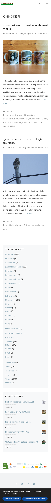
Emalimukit (10, 254)
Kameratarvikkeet (13, 279)
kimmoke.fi (11, 115)
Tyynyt (8, 375)
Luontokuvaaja (33, 225)
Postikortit (9, 337)
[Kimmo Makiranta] (7, 3)
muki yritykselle (29, 122)
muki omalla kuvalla (38, 118)
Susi (7, 323)
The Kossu (9, 371)
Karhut (8, 315)
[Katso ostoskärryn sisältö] (39, 3)
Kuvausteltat (10, 291)
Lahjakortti (10, 296)
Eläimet (8, 307)
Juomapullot (10, 262)
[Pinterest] (34, 484)
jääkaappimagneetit (13, 267)
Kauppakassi (10, 283)
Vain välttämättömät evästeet (35, 499)
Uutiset (9, 111)
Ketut (7, 319)
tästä (15, 494)
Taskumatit (10, 362)
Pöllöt (7, 357)
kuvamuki (21, 115)
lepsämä (31, 115)
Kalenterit (9, 271)
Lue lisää (29, 213)
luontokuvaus (9, 118)
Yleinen (8, 379)
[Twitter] (21, 484)
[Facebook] (16, 484)
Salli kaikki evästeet (12, 499)
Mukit (7, 304)
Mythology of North (13, 333)
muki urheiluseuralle (12, 122)
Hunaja (8, 382)
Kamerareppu (11, 275)
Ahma (8, 311)
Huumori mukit (11, 328)
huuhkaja (10, 225)
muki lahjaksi (22, 118)
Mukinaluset (10, 300)
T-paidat (9, 341)
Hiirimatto (9, 258)
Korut (7, 287)
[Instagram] (28, 484)
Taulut (7, 366)
